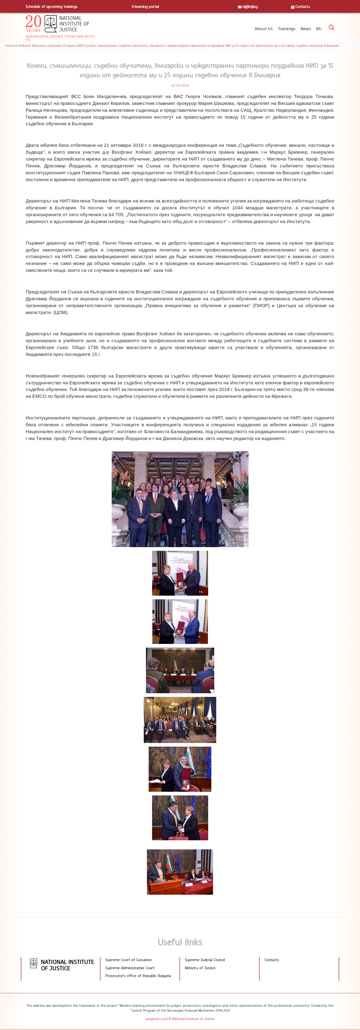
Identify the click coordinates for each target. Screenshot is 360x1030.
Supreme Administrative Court (130, 967)
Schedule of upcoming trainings (52, 6)
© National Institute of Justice (191, 1019)
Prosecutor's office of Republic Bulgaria (138, 975)
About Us (264, 28)
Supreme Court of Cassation (128, 959)
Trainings (286, 28)
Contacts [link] (271, 959)
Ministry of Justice (200, 967)
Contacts (302, 6)
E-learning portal (145, 6)
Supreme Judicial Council (205, 959)
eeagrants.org (156, 1019)
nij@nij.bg (250, 6)
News (305, 28)
